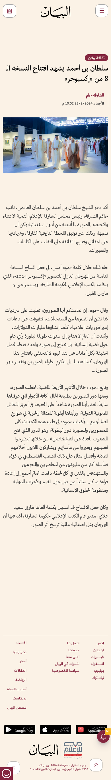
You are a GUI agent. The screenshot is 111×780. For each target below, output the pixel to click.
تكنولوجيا (19, 652)
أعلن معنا (72, 657)
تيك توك (98, 677)
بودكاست (19, 698)
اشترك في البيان (67, 663)
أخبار (22, 661)
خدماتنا (73, 650)
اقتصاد (21, 643)
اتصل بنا (73, 643)
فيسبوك (97, 657)
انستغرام (97, 663)
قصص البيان (16, 707)
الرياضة (20, 679)
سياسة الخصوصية (65, 670)
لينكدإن (98, 650)
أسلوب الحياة (16, 689)
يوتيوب (99, 670)
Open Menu (102, 11)
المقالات (20, 670)
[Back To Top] (96, 765)
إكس (100, 643)
